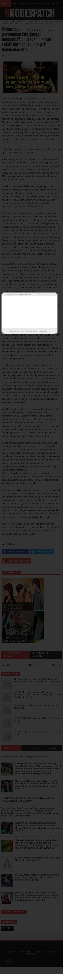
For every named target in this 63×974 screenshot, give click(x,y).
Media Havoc (43, 331)
